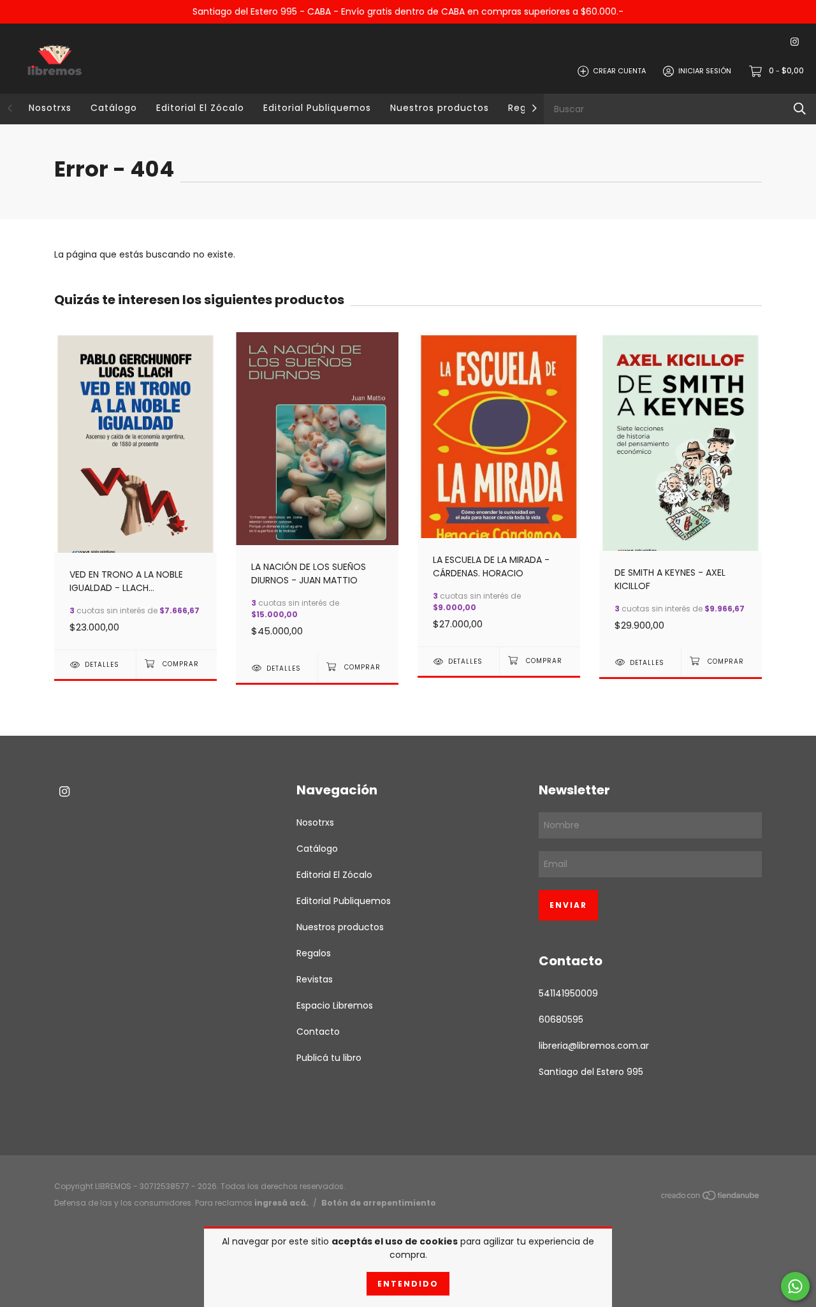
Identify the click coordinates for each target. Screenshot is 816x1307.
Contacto (318, 1031)
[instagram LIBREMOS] (794, 42)
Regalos (313, 953)
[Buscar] (800, 108)
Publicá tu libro (328, 1057)
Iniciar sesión (704, 71)
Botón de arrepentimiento (378, 1202)
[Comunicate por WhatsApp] (795, 1286)
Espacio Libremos (334, 1005)
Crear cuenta (619, 71)
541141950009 (568, 993)
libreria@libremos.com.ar (594, 1045)
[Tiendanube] (711, 1198)
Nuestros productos (439, 107)
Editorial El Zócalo (200, 107)
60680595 (561, 1019)
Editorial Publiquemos (317, 107)
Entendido (408, 1283)
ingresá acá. (281, 1202)
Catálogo (114, 107)
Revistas (314, 979)
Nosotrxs (50, 107)
